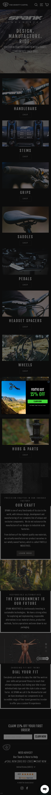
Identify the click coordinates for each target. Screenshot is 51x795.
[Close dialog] (48, 382)
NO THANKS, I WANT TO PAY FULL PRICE (38, 405)
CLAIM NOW (38, 401)
